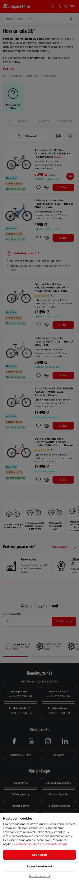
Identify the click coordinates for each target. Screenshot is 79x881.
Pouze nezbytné (39, 876)
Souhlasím (39, 854)
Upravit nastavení (39, 866)
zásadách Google (56, 844)
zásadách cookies (27, 844)
